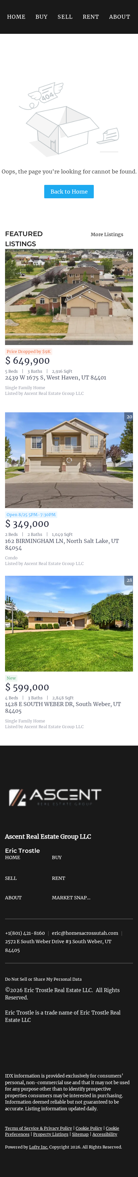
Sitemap (80, 1134)
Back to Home (69, 191)
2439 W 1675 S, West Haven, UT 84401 (55, 377)
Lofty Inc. (38, 1147)
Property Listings (50, 1134)
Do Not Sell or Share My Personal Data (43, 979)
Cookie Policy (89, 1128)
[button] (42, 16)
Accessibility (104, 1134)
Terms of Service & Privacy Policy (38, 1128)
